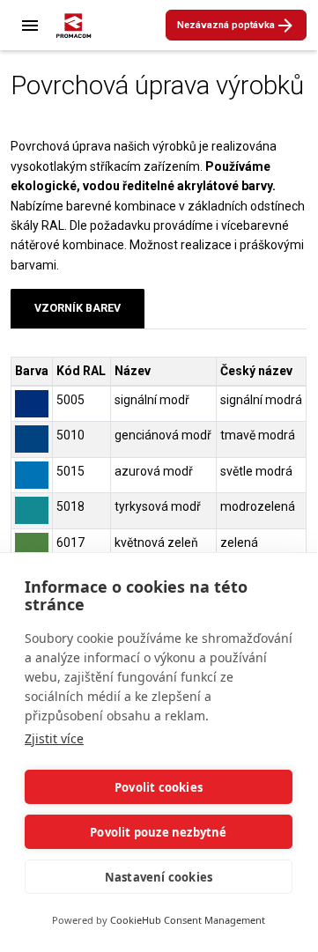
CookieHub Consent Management (187, 919)
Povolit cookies (159, 787)
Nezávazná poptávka (226, 25)
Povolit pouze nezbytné (158, 832)
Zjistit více (54, 738)
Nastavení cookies (158, 877)
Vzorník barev (77, 307)
